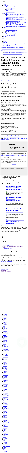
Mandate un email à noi (6, 80)
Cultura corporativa (10, 8)
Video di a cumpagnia (11, 33)
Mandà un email (4, 269)
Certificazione (9, 9)
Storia (7, 10)
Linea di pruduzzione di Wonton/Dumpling (16, 26)
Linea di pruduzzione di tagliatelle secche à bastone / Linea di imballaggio (16, 20)
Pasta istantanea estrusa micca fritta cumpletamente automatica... (15, 221)
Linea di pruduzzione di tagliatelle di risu (15, 14)
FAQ (4, 27)
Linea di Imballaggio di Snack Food (14, 24)
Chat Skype (3, 270)
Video (4, 32)
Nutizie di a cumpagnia (11, 30)
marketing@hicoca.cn (8, 245)
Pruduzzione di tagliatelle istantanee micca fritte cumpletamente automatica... (14, 187)
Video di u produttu (10, 35)
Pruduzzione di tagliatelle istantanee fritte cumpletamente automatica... (14, 199)
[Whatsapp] (21, 342)
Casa (4, 4)
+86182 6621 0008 (7, 248)
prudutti (5, 13)
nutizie (4, 28)
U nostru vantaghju (10, 12)
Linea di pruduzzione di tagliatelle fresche (15, 15)
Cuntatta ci (5, 36)
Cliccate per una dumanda (6, 261)
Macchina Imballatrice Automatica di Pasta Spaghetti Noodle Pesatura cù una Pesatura (13, 136)
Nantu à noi (6, 5)
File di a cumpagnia (10, 6)
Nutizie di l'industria (10, 31)
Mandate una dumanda (6, 271)
